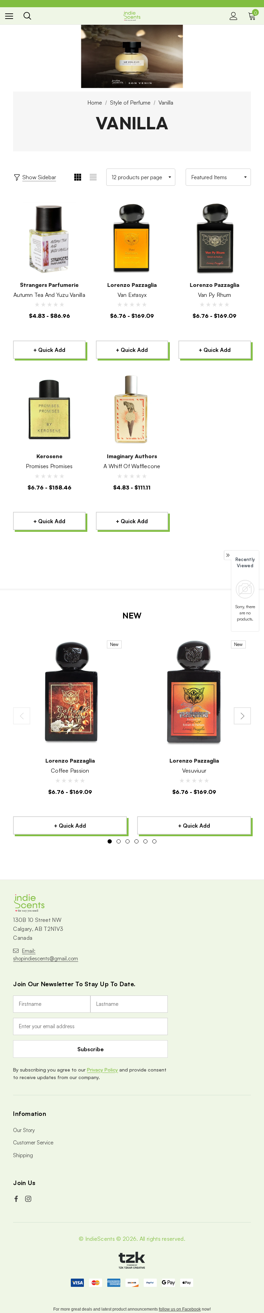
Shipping (23, 1155)
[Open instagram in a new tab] (29, 1198)
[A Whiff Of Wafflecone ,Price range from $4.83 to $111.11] (132, 410)
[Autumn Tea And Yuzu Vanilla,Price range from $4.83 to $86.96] (49, 238)
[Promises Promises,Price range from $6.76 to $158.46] (49, 410)
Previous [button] (21, 715)
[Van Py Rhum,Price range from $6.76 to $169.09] (214, 238)
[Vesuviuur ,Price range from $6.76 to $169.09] (194, 693)
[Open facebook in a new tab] (17, 1198)
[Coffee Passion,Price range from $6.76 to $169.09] (70, 693)
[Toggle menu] (9, 16)
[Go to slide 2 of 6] (119, 841)
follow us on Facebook (180, 1309)
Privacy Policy (102, 1070)
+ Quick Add (49, 349)
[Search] (27, 16)
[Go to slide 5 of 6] (145, 841)
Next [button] (242, 715)
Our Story (24, 1130)
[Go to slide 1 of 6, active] (110, 841)
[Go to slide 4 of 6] (136, 841)
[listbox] (218, 177)
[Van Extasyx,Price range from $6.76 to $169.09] (132, 238)
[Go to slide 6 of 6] (154, 841)
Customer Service (33, 1142)
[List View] (93, 177)
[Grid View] (78, 177)
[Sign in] (234, 16)
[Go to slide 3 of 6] (127, 841)
